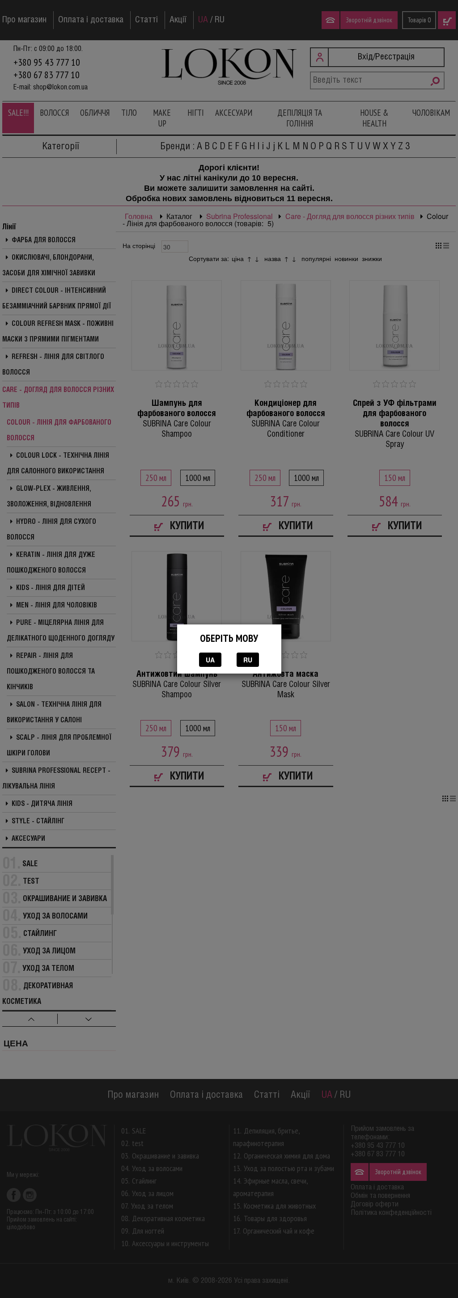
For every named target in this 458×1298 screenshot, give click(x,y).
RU (247, 659)
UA (210, 659)
